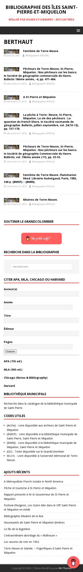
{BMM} (11, 443)
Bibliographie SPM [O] (43, 83)
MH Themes (65, 568)
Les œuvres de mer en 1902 (21, 542)
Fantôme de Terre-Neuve (40, 51)
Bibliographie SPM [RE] (37, 55)
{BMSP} (11, 434)
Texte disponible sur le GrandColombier (39, 451)
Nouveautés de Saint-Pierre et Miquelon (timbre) (34, 522)
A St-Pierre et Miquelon (39, 97)
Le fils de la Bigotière (17, 529)
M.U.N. (11, 456)
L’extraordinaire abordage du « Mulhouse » (30, 535)
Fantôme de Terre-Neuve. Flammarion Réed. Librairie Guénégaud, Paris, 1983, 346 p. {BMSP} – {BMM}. (40, 178)
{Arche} (11, 425)
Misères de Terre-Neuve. (40, 199)
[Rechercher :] (41, 266)
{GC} (9, 451)
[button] (77, 30)
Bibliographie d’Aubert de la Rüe (23, 516)
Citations (10, 351)
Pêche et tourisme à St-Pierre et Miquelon (30, 488)
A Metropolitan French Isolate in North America (33, 481)
